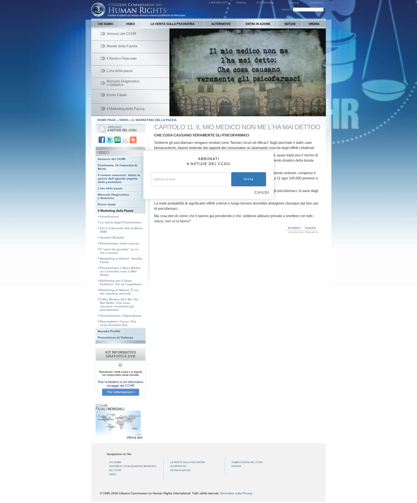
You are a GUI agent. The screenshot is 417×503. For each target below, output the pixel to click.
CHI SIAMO (105, 24)
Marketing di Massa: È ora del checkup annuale (119, 291)
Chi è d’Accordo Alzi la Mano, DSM (121, 230)
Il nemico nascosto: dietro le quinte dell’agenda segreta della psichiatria (119, 179)
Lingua (292, 2)
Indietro (295, 227)
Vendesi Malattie (112, 237)
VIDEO (130, 24)
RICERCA (286, 9)
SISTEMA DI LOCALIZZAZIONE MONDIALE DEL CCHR (132, 468)
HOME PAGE (106, 120)
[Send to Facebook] (101, 139)
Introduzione (109, 216)
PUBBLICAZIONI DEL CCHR (247, 462)
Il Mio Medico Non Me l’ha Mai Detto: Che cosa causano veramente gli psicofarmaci (119, 304)
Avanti (309, 227)
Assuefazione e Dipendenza (120, 315)
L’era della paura (110, 188)
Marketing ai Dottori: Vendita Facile (121, 260)
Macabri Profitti (109, 331)
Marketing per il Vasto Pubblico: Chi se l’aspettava (121, 282)
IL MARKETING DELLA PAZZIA (154, 120)
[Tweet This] (109, 139)
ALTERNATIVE (221, 24)
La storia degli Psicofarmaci (120, 222)
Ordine (240, 2)
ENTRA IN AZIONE (258, 24)
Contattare (315, 2)
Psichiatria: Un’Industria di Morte (117, 167)
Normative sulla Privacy (236, 493)
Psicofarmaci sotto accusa (119, 243)
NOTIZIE (290, 24)
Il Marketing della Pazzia (115, 210)
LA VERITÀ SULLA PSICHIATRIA (172, 24)
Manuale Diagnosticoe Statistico (113, 196)
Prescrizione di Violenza (115, 337)
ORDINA (314, 24)
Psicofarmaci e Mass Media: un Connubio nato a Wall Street (120, 271)
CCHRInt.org (264, 2)
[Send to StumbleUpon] (117, 139)
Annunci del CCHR (111, 159)
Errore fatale (107, 204)
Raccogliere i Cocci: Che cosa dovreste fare (118, 323)
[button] (182, 113)
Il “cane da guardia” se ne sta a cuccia (119, 251)
